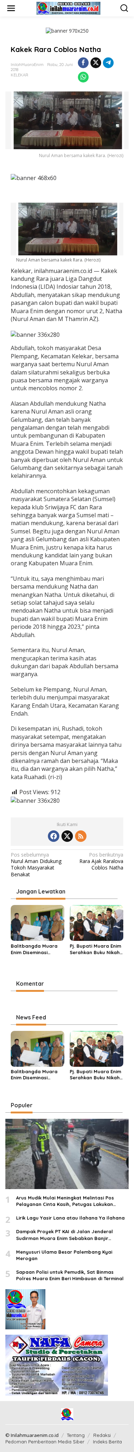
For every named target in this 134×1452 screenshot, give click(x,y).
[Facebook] (53, 836)
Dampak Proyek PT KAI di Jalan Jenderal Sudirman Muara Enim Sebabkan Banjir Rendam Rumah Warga (64, 1235)
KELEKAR (19, 74)
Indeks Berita (107, 1441)
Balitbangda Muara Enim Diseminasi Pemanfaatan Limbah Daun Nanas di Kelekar (36, 949)
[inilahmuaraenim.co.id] (68, 7)
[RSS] (80, 836)
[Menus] (11, 8)
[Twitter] (67, 836)
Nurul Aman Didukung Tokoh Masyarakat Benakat (36, 865)
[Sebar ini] (83, 62)
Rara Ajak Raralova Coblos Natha (101, 861)
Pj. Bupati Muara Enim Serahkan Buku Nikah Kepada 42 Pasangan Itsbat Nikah (95, 949)
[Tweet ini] (95, 62)
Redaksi (102, 1435)
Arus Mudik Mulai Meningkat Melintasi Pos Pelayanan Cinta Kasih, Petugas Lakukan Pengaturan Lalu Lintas (65, 1201)
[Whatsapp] (83, 77)
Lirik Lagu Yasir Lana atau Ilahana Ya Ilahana (70, 1218)
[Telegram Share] (108, 62)
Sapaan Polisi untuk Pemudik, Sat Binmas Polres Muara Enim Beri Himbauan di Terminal (70, 1275)
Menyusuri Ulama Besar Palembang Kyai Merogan (64, 1255)
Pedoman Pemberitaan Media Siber (44, 1441)
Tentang (76, 1435)
